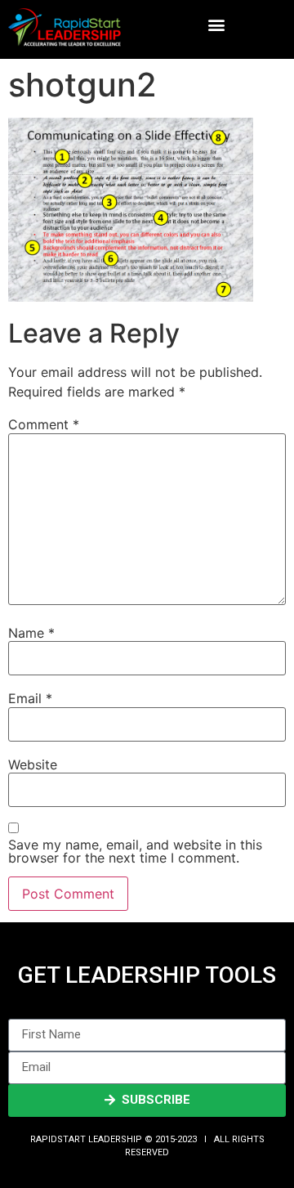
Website (32, 764)
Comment (43, 424)
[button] (216, 24)
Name (31, 632)
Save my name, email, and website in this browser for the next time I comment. (135, 851)
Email (30, 698)
